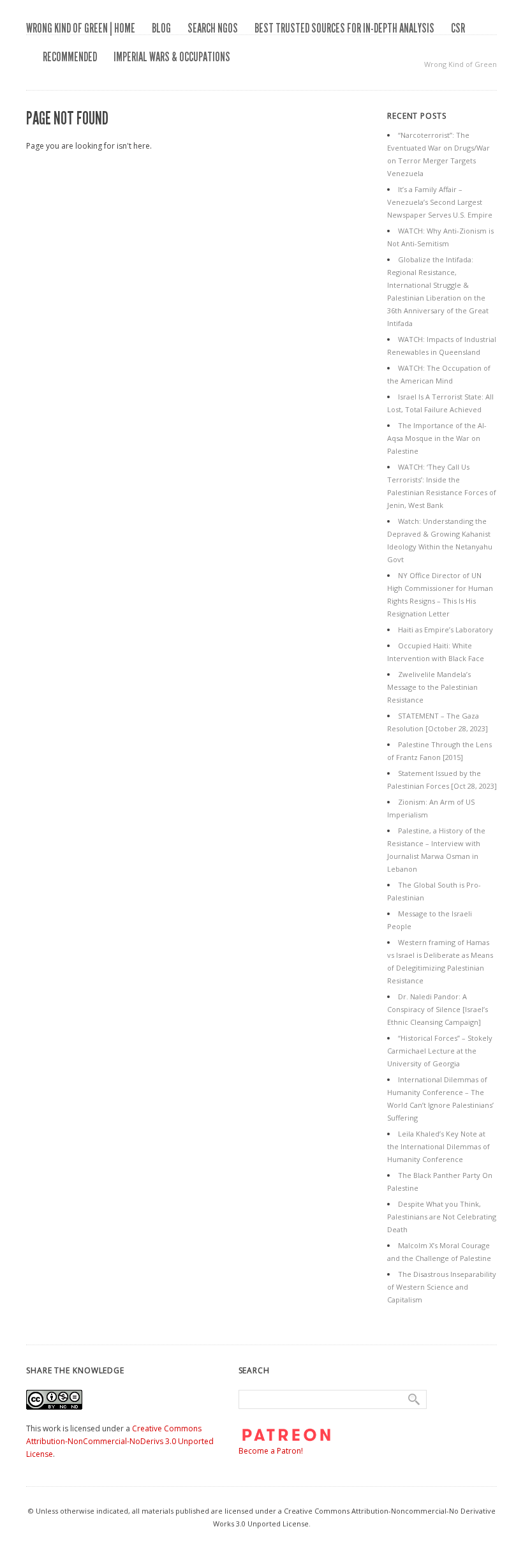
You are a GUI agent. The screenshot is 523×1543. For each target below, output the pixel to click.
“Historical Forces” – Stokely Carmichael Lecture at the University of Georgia (439, 1050)
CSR (458, 28)
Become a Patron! (271, 1450)
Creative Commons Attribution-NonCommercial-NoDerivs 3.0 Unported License (120, 1441)
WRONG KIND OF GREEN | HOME (80, 28)
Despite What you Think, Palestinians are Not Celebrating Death (441, 1216)
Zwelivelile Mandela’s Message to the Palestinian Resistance (432, 686)
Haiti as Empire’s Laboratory (445, 629)
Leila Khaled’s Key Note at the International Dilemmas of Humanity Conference (438, 1146)
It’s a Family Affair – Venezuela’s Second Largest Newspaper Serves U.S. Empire (439, 202)
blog (161, 28)
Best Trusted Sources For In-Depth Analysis (344, 28)
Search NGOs (213, 28)
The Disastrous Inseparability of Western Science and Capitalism (441, 1286)
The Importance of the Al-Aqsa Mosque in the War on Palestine (437, 438)
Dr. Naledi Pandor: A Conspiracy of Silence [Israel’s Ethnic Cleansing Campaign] (437, 1009)
